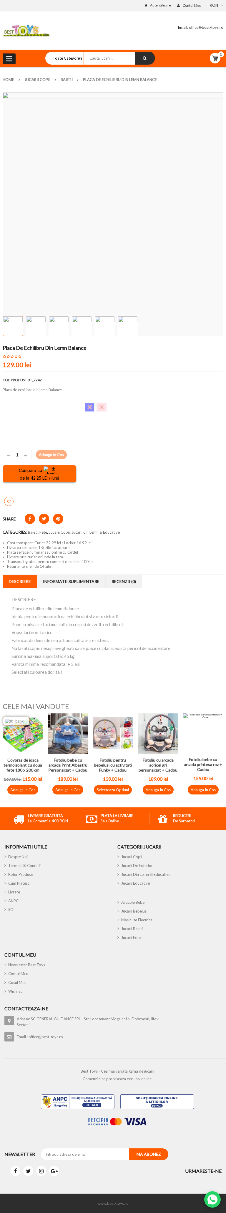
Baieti (67, 79)
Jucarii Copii (37, 79)
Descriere (20, 581)
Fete (43, 532)
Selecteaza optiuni (113, 789)
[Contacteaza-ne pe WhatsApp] (212, 1199)
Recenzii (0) (124, 581)
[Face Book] (15, 1171)
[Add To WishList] (9, 501)
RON (214, 5)
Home (8, 79)
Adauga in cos (51, 454)
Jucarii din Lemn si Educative (96, 532)
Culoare (9, 404)
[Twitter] (28, 1171)
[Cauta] (145, 58)
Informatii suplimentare (71, 581)
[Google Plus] (54, 1171)
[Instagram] (41, 1171)
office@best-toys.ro (205, 27)
